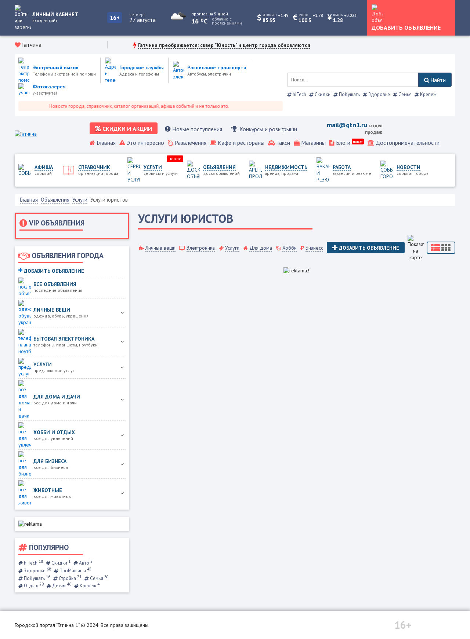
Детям (61, 586)
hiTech (299, 94)
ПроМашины (74, 571)
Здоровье (378, 94)
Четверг (137, 14)
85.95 (269, 20)
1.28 (338, 20)
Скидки (322, 94)
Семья (404, 94)
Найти (437, 80)
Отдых (33, 586)
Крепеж (428, 94)
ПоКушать (349, 94)
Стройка (70, 578)
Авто (85, 563)
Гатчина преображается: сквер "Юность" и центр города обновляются (224, 45)
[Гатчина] (26, 134)
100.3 (305, 20)
